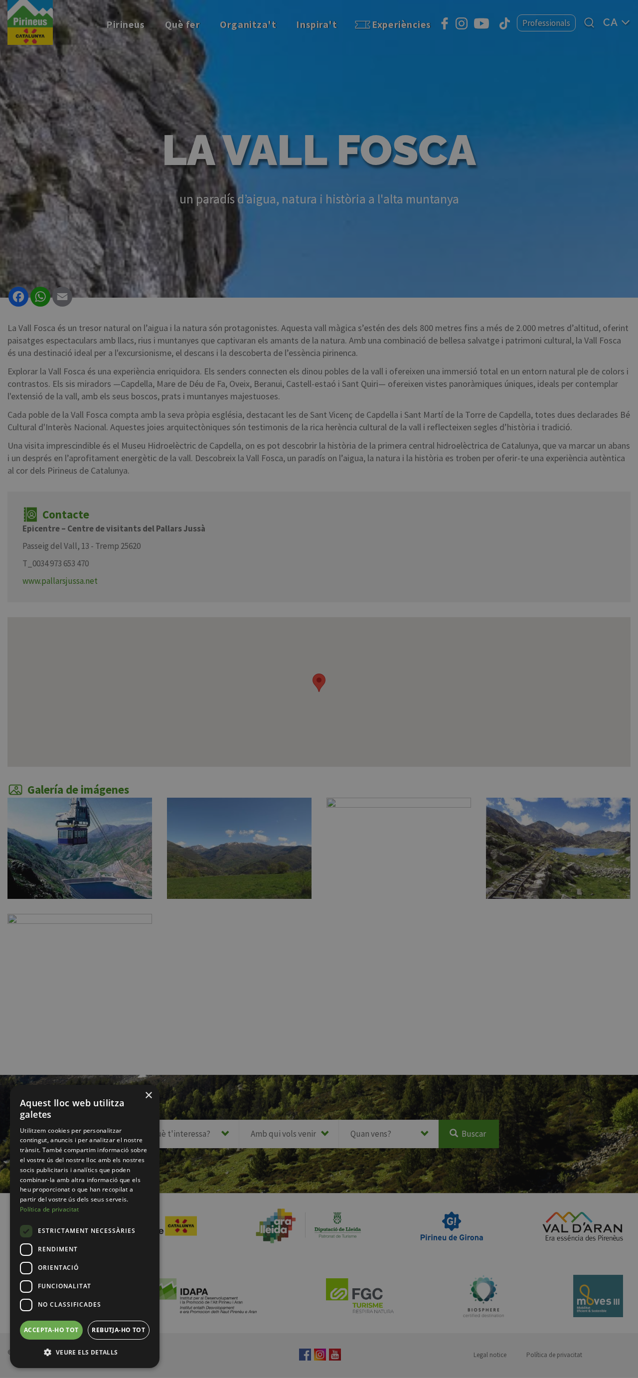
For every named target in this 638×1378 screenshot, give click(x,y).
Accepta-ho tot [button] (51, 1330)
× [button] (148, 1095)
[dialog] (85, 1226)
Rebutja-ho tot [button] (118, 1330)
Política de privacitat (49, 1209)
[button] (85, 1352)
